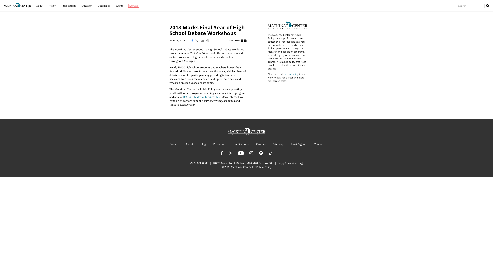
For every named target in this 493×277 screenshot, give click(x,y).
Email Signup (298, 144)
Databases (104, 5)
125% (245, 40)
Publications (69, 5)
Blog (203, 144)
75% (242, 40)
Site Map (278, 144)
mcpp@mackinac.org (290, 163)
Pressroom (219, 144)
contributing (292, 74)
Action (52, 5)
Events (119, 5)
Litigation (86, 5)
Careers (261, 144)
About (39, 5)
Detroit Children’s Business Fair (201, 96)
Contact (319, 144)
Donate (133, 5)
